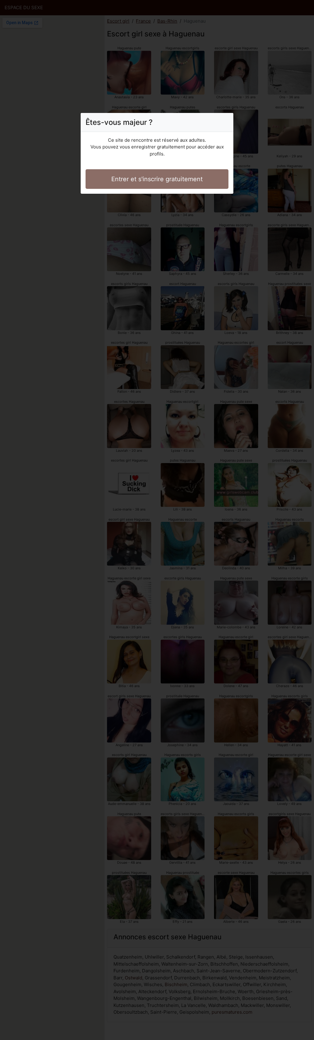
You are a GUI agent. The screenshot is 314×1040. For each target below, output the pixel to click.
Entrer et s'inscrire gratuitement (157, 179)
